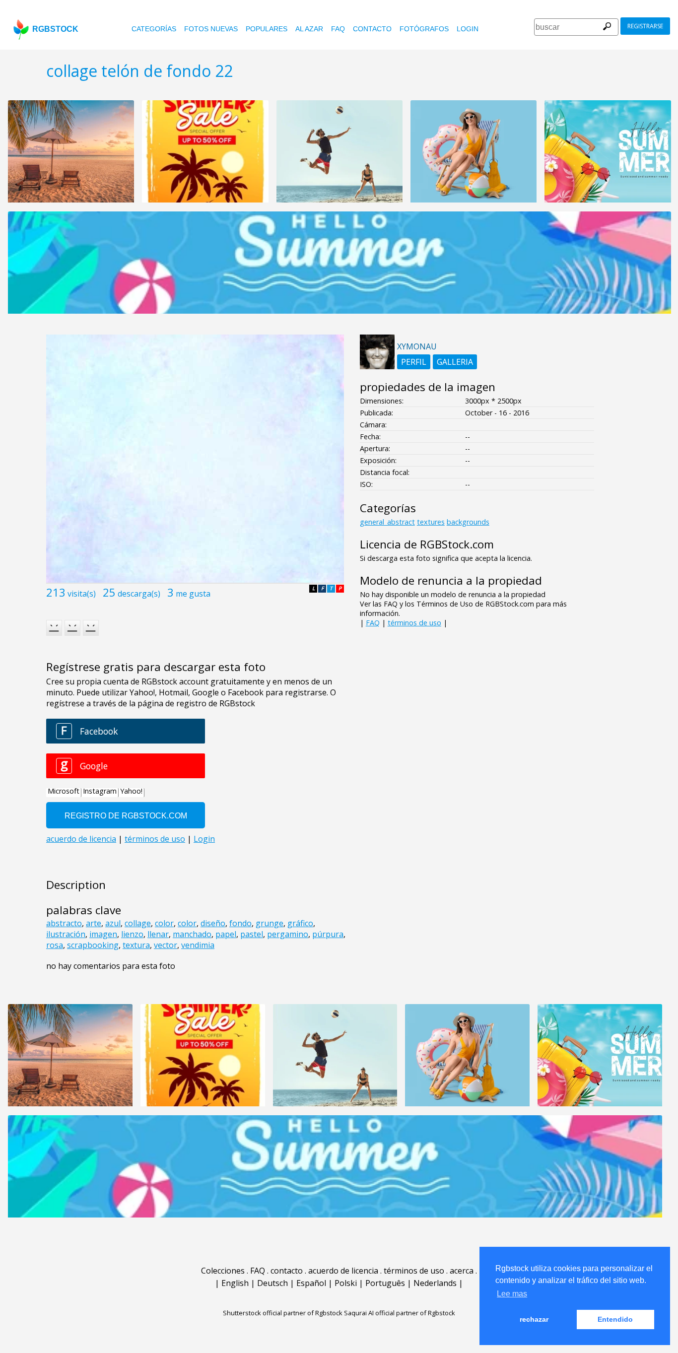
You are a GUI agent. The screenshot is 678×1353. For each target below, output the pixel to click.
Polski (346, 1283)
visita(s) (82, 593)
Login (467, 29)
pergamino (287, 934)
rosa (54, 945)
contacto (372, 29)
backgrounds (468, 522)
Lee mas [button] (512, 1293)
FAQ (338, 29)
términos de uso (414, 622)
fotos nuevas (211, 29)
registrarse (645, 26)
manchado (192, 934)
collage (138, 923)
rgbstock (55, 29)
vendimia (197, 945)
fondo (240, 923)
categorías (154, 29)
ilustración (65, 934)
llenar (158, 934)
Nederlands (435, 1283)
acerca (462, 1270)
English (235, 1283)
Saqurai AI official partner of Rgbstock (399, 1312)
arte (93, 923)
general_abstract (387, 522)
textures (431, 522)
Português (385, 1283)
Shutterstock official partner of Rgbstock (282, 1312)
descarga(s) (139, 593)
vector (165, 945)
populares (266, 29)
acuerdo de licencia (343, 1270)
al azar (309, 29)
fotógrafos (424, 29)
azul (113, 923)
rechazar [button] (534, 1319)
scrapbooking (93, 945)
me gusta (193, 593)
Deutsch (272, 1283)
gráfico (300, 923)
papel (225, 934)
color (164, 923)
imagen (103, 934)
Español (311, 1283)
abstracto (64, 923)
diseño (213, 923)
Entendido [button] (615, 1319)
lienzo (132, 934)
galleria (455, 361)
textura (136, 945)
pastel (251, 934)
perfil (413, 361)
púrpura (327, 934)
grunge (269, 923)
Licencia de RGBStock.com (427, 544)
